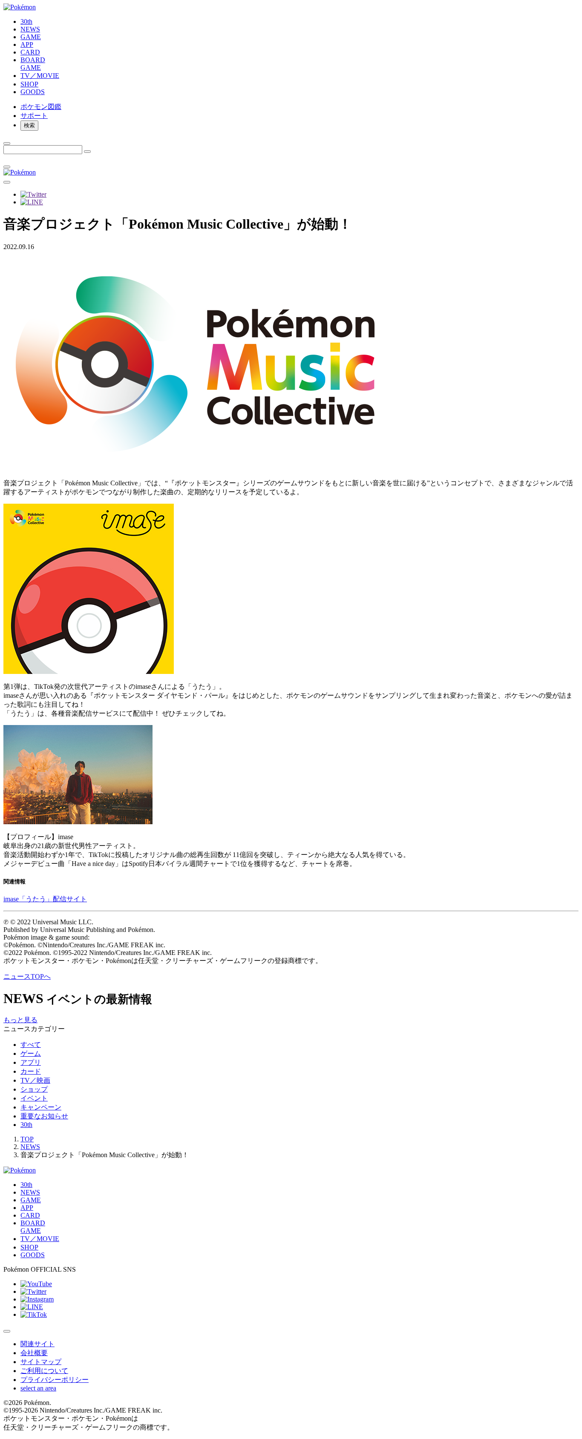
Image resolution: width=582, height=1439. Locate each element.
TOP (27, 1139)
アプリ (30, 1062)
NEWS (30, 1146)
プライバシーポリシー (54, 1379)
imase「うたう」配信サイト (45, 899)
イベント (34, 1098)
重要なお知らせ (44, 1116)
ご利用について (44, 1370)
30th (26, 1124)
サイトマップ (40, 1361)
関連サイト (37, 1343)
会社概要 (34, 1352)
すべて (30, 1044)
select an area (38, 1388)
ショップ (34, 1089)
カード (30, 1071)
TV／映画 (35, 1080)
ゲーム (30, 1053)
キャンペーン (40, 1107)
